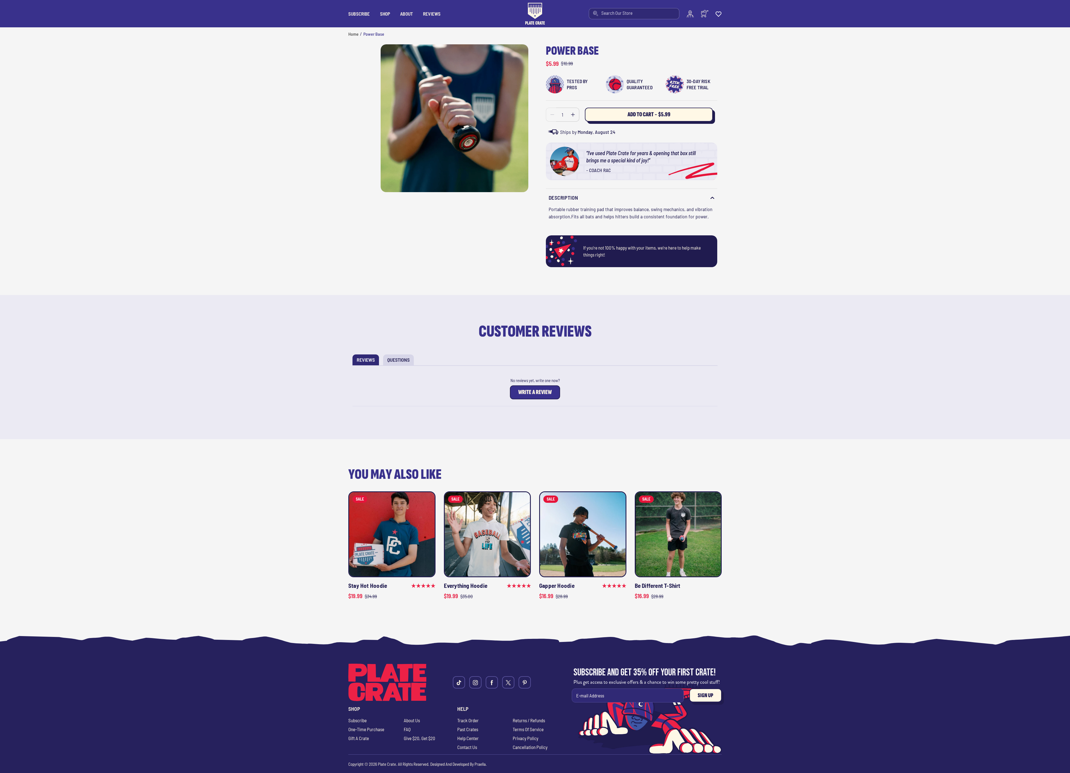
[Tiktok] (459, 682)
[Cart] (704, 13)
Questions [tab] (400, 360)
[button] (385, 14)
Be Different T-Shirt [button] (657, 585)
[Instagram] (475, 682)
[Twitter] (508, 682)
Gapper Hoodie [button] (557, 585)
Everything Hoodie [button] (466, 585)
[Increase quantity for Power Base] (573, 115)
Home (353, 34)
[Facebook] (492, 682)
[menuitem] (634, 13)
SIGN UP (705, 695)
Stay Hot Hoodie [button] (367, 585)
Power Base (373, 34)
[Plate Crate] (535, 13)
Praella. (481, 764)
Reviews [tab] (368, 360)
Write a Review (536, 393)
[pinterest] (525, 682)
